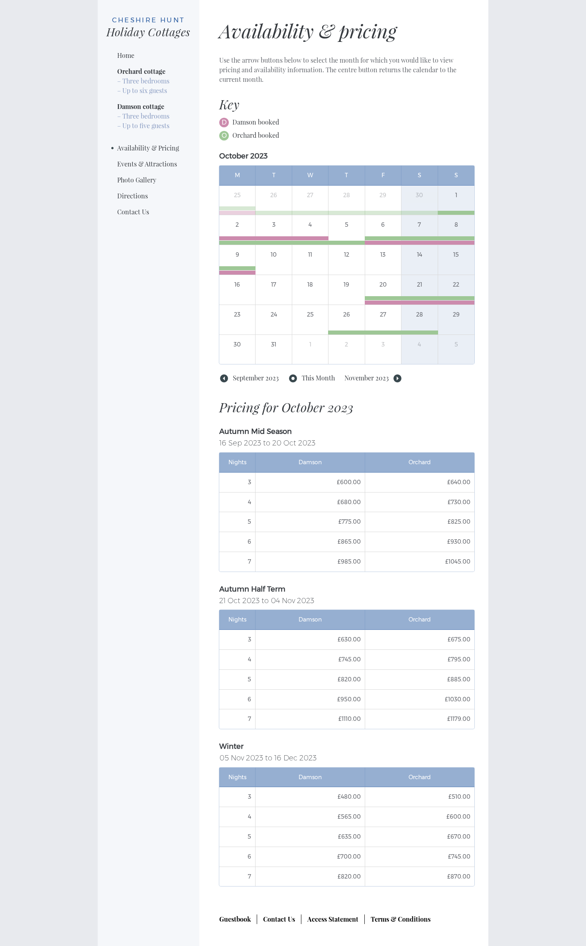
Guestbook (235, 919)
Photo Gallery (136, 180)
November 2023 (366, 378)
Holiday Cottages (148, 27)
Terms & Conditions (401, 919)
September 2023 (256, 378)
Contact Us (133, 212)
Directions (132, 196)
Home (125, 55)
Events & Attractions (147, 164)
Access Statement (332, 919)
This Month (318, 378)
